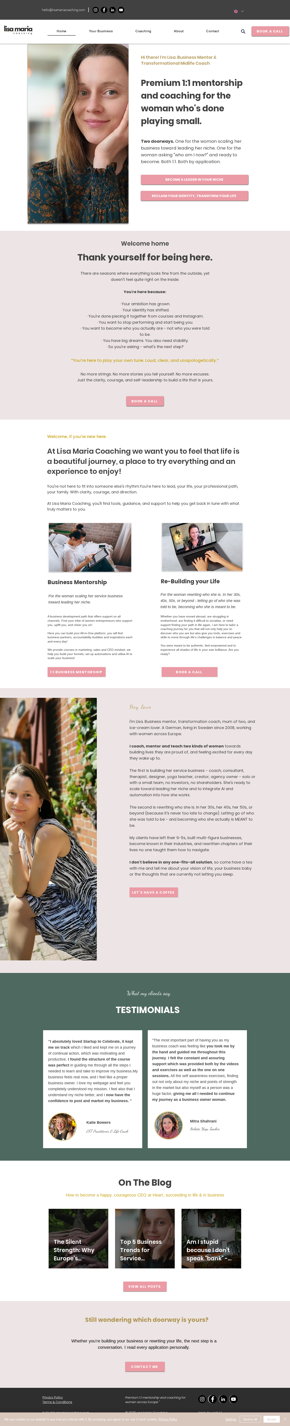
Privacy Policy (168, 1419)
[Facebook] (104, 10)
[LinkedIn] (112, 10)
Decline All (250, 1419)
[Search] (243, 31)
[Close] (284, 1419)
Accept (271, 1419)
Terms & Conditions (57, 1402)
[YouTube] (121, 10)
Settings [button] (230, 1419)
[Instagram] (95, 10)
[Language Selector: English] (239, 11)
